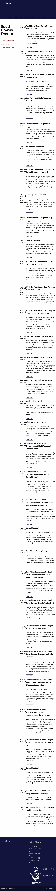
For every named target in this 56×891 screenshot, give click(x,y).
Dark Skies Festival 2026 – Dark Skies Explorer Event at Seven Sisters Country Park (39, 574)
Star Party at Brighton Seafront (39, 380)
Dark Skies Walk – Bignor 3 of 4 (39, 357)
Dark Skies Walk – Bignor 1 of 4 (39, 123)
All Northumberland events (7, 47)
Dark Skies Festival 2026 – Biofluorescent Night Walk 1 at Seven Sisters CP (38, 446)
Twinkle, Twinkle (33, 240)
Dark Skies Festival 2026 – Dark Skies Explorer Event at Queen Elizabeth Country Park (39, 682)
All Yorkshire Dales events (7, 51)
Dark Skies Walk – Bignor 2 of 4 (39, 217)
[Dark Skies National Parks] (6, 844)
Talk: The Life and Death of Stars (39, 336)
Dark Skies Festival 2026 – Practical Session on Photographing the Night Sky (38, 712)
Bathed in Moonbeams (35, 146)
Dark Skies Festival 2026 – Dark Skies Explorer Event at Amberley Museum (40, 654)
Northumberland (51, 17)
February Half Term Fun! (36, 194)
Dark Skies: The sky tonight (37, 550)
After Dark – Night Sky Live (37, 422)
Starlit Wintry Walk (34, 401)
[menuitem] (13, 17)
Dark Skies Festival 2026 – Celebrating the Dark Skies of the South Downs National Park (39, 502)
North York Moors (42, 17)
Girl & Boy (53, 888)
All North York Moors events (7, 40)
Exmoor (20, 17)
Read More (29, 47)
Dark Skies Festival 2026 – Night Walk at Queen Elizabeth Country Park (39, 742)
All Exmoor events (5, 44)
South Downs (34, 17)
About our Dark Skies (13, 17)
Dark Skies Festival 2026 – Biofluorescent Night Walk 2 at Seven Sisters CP (38, 474)
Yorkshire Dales (26, 17)
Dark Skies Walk (32, 528)
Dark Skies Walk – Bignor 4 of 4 (39, 51)
